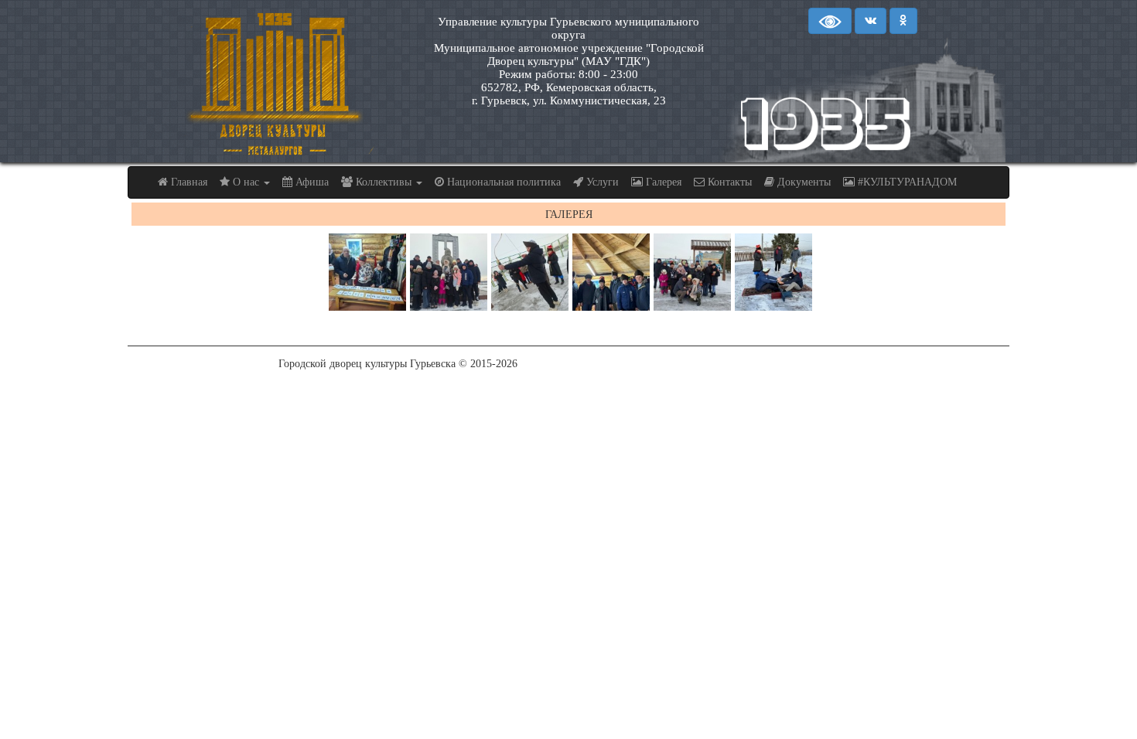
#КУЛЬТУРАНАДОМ (906, 182)
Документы (802, 182)
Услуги (601, 182)
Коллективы (384, 182)
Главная (187, 182)
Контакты (728, 182)
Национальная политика (502, 182)
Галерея (662, 182)
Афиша (310, 182)
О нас (246, 182)
